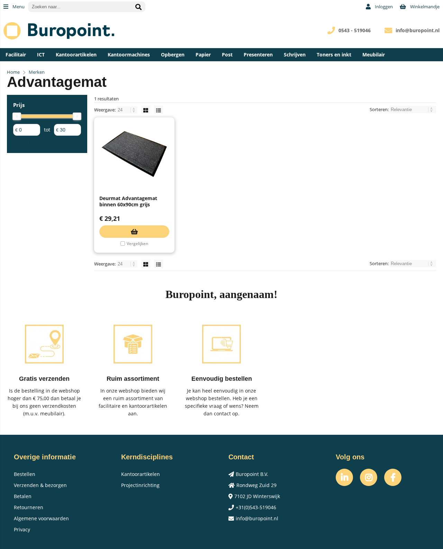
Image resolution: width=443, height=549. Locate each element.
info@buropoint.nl (418, 30)
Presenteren (258, 54)
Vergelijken (137, 243)
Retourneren (28, 507)
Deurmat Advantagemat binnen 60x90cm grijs (128, 201)
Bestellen (24, 474)
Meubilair (373, 54)
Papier (203, 54)
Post (227, 54)
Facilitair (16, 54)
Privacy (22, 529)
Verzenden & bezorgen (40, 485)
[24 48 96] (127, 110)
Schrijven (295, 54)
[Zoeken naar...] (138, 6)
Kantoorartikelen (76, 54)
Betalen (22, 496)
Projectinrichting (140, 485)
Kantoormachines (129, 54)
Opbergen (172, 54)
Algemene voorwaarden (41, 518)
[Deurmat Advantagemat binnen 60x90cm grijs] (134, 154)
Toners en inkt (334, 54)
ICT (41, 54)
